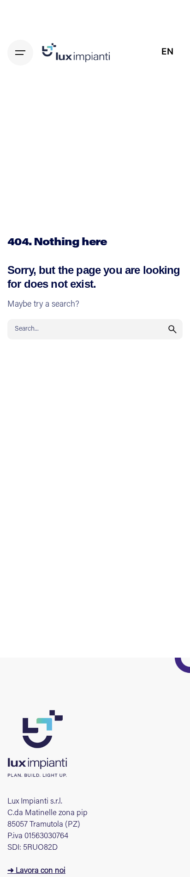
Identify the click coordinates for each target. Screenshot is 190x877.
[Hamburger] (20, 53)
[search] (172, 329)
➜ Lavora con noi (36, 871)
